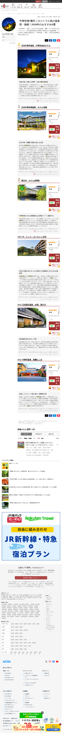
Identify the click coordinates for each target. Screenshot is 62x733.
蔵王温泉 (14, 605)
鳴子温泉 (38, 604)
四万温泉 (4, 607)
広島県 (25, 645)
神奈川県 (26, 630)
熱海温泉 (37, 616)
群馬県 (16, 626)
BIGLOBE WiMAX (9, 680)
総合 (42, 438)
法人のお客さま (7, 691)
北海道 (12, 623)
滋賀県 (12, 642)
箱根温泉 (4, 616)
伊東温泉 (10, 609)
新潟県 (21, 633)
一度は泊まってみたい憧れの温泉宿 (33, 455)
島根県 (16, 645)
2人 (3, 40)
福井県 (21, 636)
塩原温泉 (15, 607)
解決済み (51, 434)
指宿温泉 (4, 618)
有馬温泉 (38, 611)
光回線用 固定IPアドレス (11, 702)
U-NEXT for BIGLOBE (30, 683)
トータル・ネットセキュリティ (32, 679)
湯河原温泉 (4, 609)
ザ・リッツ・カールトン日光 (34, 237)
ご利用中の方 (46, 691)
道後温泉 (14, 612)
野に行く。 (48, 618)
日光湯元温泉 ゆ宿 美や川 (34, 305)
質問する (45, 1)
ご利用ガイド (49, 599)
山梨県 (12, 633)
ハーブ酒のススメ (50, 629)
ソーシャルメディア (29, 707)
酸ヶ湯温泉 (25, 614)
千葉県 (16, 630)
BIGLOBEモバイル (9, 677)
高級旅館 (35, 452)
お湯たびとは (49, 597)
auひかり (7, 675)
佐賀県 (15, 653)
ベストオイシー (49, 615)
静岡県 (12, 639)
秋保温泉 (4, 605)
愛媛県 (21, 649)
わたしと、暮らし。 (50, 611)
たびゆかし (48, 624)
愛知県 (21, 639)
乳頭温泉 (32, 604)
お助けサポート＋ (29, 673)
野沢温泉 (20, 607)
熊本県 (23, 653)
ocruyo (47, 608)
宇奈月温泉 (10, 611)
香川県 (16, 649)
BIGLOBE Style (28, 705)
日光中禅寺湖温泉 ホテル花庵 (34, 107)
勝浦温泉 (9, 612)
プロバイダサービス (10, 700)
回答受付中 (38, 434)
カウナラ (48, 620)
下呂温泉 (16, 611)
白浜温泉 (4, 612)
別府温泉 (9, 614)
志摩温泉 (17, 616)
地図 (52, 61)
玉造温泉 (32, 612)
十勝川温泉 (15, 604)
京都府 (16, 642)
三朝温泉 (27, 612)
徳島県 (12, 649)
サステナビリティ (29, 698)
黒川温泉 (14, 614)
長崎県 (19, 653)
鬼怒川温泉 (9, 607)
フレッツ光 (8, 698)
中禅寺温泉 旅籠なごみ (32, 360)
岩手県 (21, 623)
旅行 (39, 452)
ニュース (27, 700)
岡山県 (21, 645)
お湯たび (48, 610)
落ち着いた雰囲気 (46, 452)
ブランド (27, 696)
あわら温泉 (4, 611)
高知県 (25, 649)
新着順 (25, 438)
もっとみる (12, 42)
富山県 (12, 636)
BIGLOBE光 (8, 673)
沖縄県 (40, 653)
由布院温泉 (31, 616)
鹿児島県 (35, 653)
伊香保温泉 (30, 605)
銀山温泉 (19, 605)
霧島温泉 (19, 614)
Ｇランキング (49, 604)
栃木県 (39, 447)
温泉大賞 (47, 673)
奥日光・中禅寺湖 (46, 447)
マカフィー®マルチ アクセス (12, 711)
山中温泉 (37, 609)
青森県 (16, 623)
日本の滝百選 (45, 455)
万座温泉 (36, 605)
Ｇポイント (48, 603)
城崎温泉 (33, 611)
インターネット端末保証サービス (32, 676)
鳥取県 (12, 645)
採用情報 (27, 702)
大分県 (27, 653)
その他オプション (29, 685)
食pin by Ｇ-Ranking (50, 627)
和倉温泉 (31, 609)
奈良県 (29, 642)
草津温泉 (25, 605)
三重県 (25, 639)
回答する (38, 1)
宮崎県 (31, 653)
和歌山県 (34, 642)
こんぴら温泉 (20, 612)
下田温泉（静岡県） (23, 609)
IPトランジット (8, 709)
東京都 (21, 630)
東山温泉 (9, 605)
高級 (30, 452)
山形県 (33, 623)
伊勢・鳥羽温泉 (10, 616)
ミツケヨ (48, 622)
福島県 (37, 623)
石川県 (16, 636)
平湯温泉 (21, 611)
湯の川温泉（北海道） (24, 604)
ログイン (58, 1)
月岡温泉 (31, 607)
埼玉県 (12, 630)
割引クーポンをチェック (55, 75)
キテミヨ (48, 613)
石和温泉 (36, 607)
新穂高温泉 (27, 611)
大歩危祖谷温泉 (23, 616)
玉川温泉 (31, 614)
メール (46, 696)
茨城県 (21, 626)
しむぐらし (47, 675)
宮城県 (25, 623)
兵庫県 (25, 642)
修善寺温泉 (15, 609)
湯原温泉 (4, 614)
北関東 (35, 447)
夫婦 (3, 37)
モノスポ (48, 617)
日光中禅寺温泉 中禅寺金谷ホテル (36, 46)
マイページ (52, 1)
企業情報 (25, 691)
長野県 (16, 633)
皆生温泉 (37, 612)
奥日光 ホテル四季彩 (30, 181)
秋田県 (29, 623)
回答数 (30, 438)
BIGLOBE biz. (8, 694)
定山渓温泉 (4, 604)
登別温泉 (10, 604)
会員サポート (48, 698)
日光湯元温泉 (37, 614)
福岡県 (11, 653)
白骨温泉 (26, 607)
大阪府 (21, 642)
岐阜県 (16, 639)
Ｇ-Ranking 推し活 (50, 625)
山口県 (29, 645)
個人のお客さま (7, 667)
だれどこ (48, 606)
